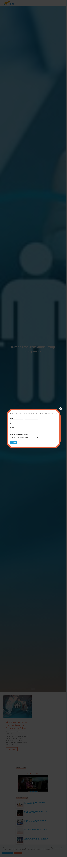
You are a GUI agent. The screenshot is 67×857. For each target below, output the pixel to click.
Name (12, 418)
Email (12, 427)
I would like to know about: (19, 434)
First (11, 424)
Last (26, 424)
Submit (14, 443)
